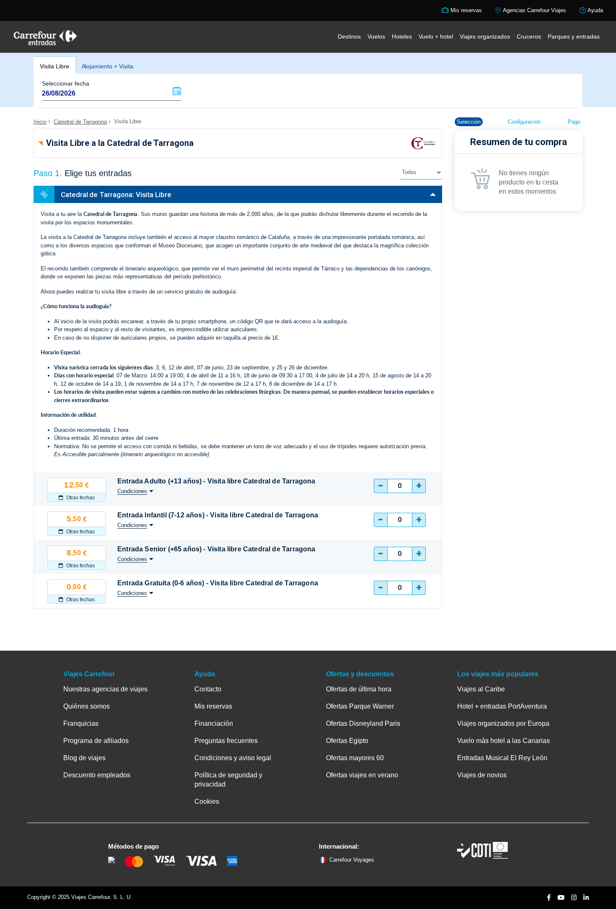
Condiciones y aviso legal (232, 757)
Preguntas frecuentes (226, 740)
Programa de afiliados (96, 740)
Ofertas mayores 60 (355, 757)
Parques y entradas (574, 36)
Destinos (349, 36)
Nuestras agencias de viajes (105, 689)
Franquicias (80, 723)
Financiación (213, 723)
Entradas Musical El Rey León (502, 757)
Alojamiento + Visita (107, 66)
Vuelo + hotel (436, 36)
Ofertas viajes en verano (362, 775)
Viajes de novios (482, 775)
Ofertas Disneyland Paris (363, 723)
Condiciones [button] (132, 491)
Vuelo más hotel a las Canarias (503, 740)
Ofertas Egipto (347, 740)
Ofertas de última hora (358, 689)
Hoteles (402, 36)
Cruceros (529, 36)
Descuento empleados (96, 775)
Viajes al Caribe (481, 689)
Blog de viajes (84, 757)
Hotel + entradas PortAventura (502, 706)
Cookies (206, 801)
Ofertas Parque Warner (360, 706)
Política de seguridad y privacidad (228, 779)
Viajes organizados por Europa (503, 723)
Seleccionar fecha (65, 83)
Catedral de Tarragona (80, 122)
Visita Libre (54, 66)
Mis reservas (213, 706)
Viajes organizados (485, 36)
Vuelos (376, 36)
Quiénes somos (86, 706)
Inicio (40, 122)
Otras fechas (80, 498)
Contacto (207, 689)
